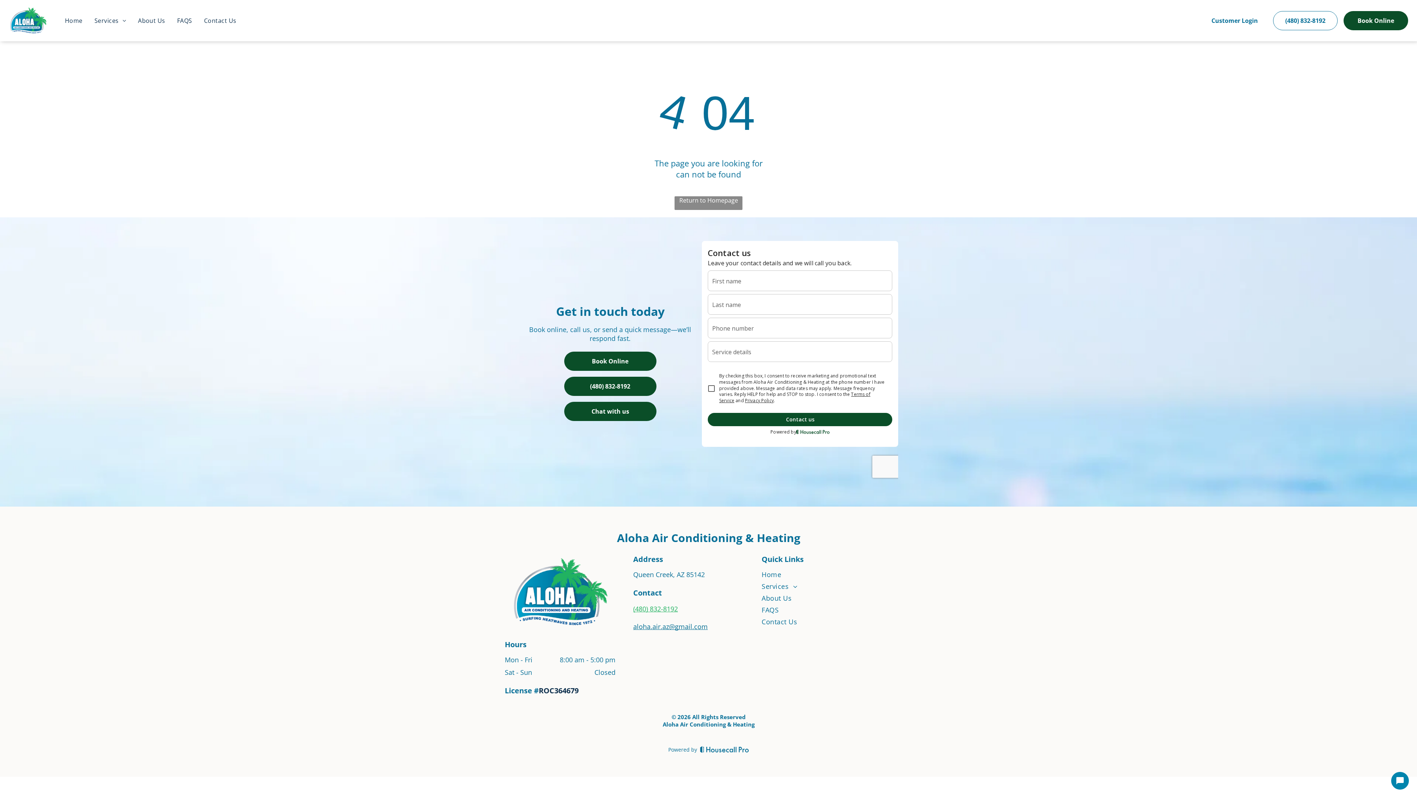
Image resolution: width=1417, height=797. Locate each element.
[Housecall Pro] (724, 749)
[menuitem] (74, 21)
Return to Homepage (708, 200)
